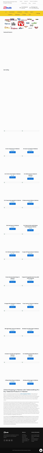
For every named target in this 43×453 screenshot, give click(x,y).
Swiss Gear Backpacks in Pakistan (25, 111)
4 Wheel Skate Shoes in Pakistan (12, 380)
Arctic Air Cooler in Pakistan (16, 111)
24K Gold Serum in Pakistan (12, 225)
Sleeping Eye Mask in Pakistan (35, 96)
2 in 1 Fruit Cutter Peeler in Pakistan (12, 174)
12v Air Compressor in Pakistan (8, 111)
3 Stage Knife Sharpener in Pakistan (12, 303)
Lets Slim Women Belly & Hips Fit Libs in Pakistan (34, 45)
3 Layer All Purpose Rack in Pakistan (30, 252)
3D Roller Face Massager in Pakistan (30, 328)
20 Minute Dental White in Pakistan (30, 200)
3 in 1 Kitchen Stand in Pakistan (13, 252)
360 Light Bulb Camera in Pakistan (12, 328)
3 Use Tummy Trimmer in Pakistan (30, 303)
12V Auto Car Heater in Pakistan (30, 148)
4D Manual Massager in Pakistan (30, 380)
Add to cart (12, 152)
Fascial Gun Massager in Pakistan (8, 62)
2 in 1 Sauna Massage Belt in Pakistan (12, 200)
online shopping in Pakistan (25, 393)
